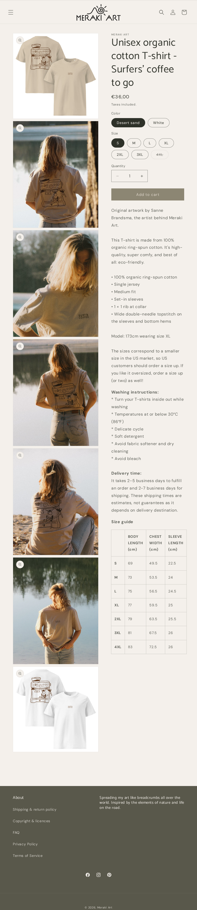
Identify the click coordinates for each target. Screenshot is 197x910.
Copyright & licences (31, 821)
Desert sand (128, 122)
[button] (10, 12)
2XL (120, 154)
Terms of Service (28, 855)
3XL (140, 154)
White (158, 122)
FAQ (16, 832)
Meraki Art (104, 907)
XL (166, 143)
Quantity (118, 166)
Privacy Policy (25, 844)
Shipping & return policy (34, 809)
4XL (162, 155)
